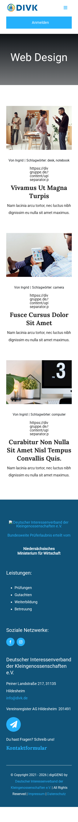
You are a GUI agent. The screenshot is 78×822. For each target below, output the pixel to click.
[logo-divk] (22, 5)
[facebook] (10, 642)
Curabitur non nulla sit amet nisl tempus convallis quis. (39, 450)
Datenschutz (56, 794)
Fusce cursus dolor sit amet (39, 319)
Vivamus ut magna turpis (39, 192)
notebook (62, 160)
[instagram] (21, 642)
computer (59, 414)
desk (50, 160)
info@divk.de (17, 698)
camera (58, 287)
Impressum (36, 794)
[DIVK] (39, 522)
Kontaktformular (26, 748)
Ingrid (19, 160)
